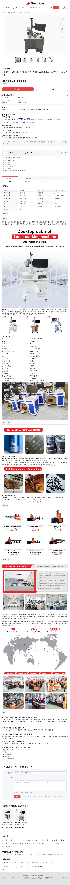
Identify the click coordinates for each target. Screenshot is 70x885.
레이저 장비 (19, 12)
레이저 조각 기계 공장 (18, 862)
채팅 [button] (53, 89)
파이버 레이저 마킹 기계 (9, 866)
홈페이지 (4, 12)
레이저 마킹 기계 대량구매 (35, 866)
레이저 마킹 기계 (6, 846)
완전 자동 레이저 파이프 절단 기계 (10, 843)
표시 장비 (21, 866)
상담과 (28, 502)
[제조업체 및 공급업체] (35, 3)
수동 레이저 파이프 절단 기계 (42, 840)
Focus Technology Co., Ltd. (37, 875)
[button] (62, 181)
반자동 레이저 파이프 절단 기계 (60, 840)
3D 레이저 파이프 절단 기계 (25, 840)
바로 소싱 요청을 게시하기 (53, 796)
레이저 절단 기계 (39, 843)
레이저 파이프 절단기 (7, 840)
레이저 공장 (6, 862)
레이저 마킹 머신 (28, 12)
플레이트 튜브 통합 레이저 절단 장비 (26, 843)
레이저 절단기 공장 (47, 862)
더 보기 (4, 869)
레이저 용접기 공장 (33, 862)
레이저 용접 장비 (56, 843)
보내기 (17, 796)
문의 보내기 (18, 89)
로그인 (23, 170)
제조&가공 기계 (11, 12)
